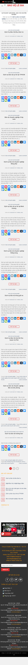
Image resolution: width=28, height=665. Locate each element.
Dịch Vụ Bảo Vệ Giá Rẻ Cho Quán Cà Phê (14, 339)
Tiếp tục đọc (14, 63)
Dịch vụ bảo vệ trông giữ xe (14, 295)
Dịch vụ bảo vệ (19, 431)
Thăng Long (20, 36)
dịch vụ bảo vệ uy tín (8, 425)
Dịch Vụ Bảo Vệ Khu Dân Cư (14, 32)
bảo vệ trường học (17, 461)
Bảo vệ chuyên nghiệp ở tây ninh (14, 118)
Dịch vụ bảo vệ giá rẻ (12, 378)
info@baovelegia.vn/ (9, 610)
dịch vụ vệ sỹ (16, 425)
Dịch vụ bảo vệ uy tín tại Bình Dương (14, 207)
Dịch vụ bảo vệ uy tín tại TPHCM (14, 75)
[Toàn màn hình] (25, 535)
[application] (14, 529)
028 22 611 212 (11, 554)
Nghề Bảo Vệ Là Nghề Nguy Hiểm (15, 483)
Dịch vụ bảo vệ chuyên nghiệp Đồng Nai (14, 163)
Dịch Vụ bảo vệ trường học (14, 433)
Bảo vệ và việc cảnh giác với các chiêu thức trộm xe (16, 489)
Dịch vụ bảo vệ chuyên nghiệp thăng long (14, 252)
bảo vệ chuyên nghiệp (14, 30)
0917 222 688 (21, 554)
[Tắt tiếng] (22, 535)
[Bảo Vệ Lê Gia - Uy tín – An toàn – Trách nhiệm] (15, 5)
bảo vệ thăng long (9, 461)
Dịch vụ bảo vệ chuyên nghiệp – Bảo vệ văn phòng (14, 387)
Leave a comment (23, 68)
